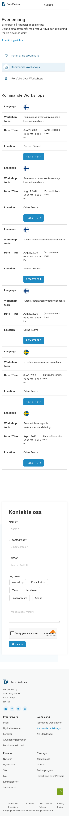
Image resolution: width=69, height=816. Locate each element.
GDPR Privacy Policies (45, 805)
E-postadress (17, 540)
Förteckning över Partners (50, 776)
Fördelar (7, 734)
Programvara (19, 597)
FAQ (5, 776)
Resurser (8, 753)
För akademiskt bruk (14, 745)
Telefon (13, 557)
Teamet (41, 764)
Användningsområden (14, 739)
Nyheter (7, 759)
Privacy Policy (60, 805)
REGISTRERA (33, 156)
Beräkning (31, 590)
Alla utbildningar (45, 734)
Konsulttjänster (10, 781)
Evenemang (43, 717)
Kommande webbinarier (49, 722)
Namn (12, 522)
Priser (6, 722)
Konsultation (38, 582)
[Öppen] (63, 5)
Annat (38, 597)
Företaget (42, 753)
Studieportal (9, 787)
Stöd (5, 770)
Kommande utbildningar (49, 728)
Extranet (30, 803)
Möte (15, 590)
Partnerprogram (45, 770)
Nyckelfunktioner (12, 728)
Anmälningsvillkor (12, 40)
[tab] (33, 55)
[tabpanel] (34, 281)
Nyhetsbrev (9, 764)
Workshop (17, 582)
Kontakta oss (43, 759)
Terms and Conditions (13, 805)
